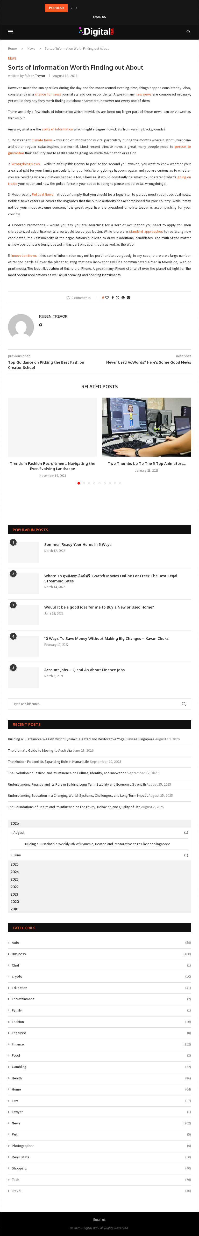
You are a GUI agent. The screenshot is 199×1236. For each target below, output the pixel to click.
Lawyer (101, 1111)
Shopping (101, 1168)
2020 (15, 901)
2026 (15, 823)
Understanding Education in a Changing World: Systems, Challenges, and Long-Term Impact (78, 795)
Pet (101, 1134)
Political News (43, 194)
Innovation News (24, 255)
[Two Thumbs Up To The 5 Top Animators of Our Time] (146, 427)
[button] (72, 8)
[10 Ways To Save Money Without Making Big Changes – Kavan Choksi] (23, 646)
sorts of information (57, 129)
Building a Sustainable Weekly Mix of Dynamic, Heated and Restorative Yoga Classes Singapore (81, 739)
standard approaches (146, 231)
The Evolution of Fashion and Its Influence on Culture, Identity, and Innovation (67, 773)
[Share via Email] (128, 297)
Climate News (42, 140)
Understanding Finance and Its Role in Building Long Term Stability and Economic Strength (77, 784)
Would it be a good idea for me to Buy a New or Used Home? (99, 607)
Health (101, 1078)
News (31, 48)
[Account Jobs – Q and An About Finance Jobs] (23, 677)
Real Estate (101, 1157)
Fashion (101, 1021)
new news (144, 94)
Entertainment (101, 999)
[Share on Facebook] (113, 297)
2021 (14, 894)
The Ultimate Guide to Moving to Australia (40, 750)
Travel (101, 1190)
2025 (15, 864)
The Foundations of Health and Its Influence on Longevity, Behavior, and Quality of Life (74, 807)
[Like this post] (107, 297)
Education (101, 987)
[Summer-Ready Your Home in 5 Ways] (23, 552)
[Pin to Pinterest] (123, 297)
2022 (14, 886)
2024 (15, 871)
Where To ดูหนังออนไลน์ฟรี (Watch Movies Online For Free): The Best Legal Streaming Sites (110, 578)
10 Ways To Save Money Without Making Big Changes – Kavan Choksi (106, 638)
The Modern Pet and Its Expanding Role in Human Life (48, 761)
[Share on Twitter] (117, 297)
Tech (101, 1179)
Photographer (101, 1145)
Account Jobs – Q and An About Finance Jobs (84, 670)
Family (101, 1010)
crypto (101, 976)
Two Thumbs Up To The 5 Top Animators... (147, 463)
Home (12, 48)
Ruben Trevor (35, 75)
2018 (14, 909)
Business (101, 954)
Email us (99, 17)
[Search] (188, 31)
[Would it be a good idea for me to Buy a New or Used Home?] (23, 615)
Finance (101, 1044)
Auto (101, 942)
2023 (14, 879)
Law (101, 1100)
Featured (101, 1032)
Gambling (101, 1066)
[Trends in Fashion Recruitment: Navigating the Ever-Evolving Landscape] (52, 427)
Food (101, 1055)
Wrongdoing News (26, 164)
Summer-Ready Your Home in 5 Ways (77, 544)
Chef (101, 965)
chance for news (48, 94)
